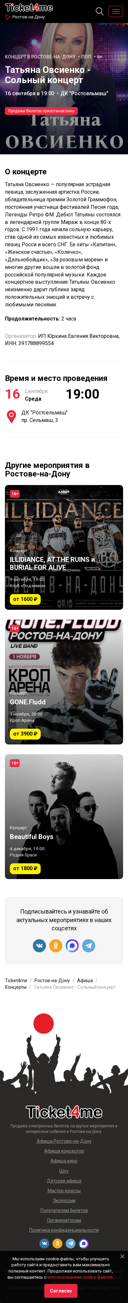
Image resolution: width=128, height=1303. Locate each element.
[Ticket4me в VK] (39, 945)
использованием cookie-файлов (80, 1277)
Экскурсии (64, 1200)
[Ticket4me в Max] (72, 945)
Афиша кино (64, 1160)
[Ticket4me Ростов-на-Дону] (29, 6)
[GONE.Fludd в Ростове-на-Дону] (64, 682)
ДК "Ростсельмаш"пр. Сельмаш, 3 (44, 416)
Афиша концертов (64, 1151)
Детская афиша (64, 1180)
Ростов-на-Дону (28, 16)
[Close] (122, 1256)
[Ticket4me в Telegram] (88, 945)
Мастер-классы (64, 1190)
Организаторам (64, 1220)
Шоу (64, 1171)
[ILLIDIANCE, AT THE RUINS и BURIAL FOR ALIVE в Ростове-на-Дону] (64, 547)
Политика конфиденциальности (64, 1230)
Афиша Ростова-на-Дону (64, 1141)
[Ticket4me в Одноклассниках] (55, 945)
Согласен (61, 1290)
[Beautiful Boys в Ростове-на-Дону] (64, 816)
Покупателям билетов (64, 1210)
